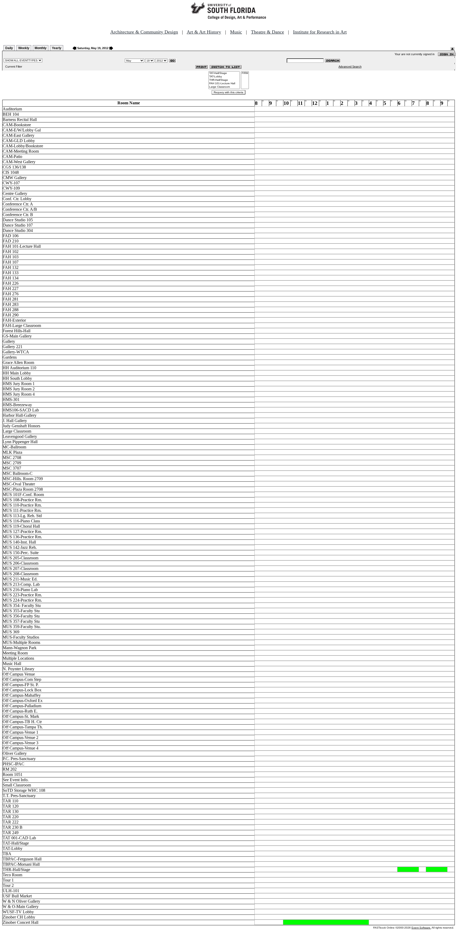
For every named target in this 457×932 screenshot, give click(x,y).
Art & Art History (204, 32)
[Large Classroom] (224, 87)
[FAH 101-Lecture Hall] (224, 83)
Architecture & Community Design (144, 32)
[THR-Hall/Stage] (224, 80)
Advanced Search (350, 66)
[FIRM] (245, 73)
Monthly (41, 48)
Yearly (56, 48)
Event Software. (421, 927)
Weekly (23, 48)
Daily (9, 48)
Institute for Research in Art (320, 32)
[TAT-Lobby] (224, 76)
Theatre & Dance (267, 32)
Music (236, 32)
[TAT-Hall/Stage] (224, 73)
